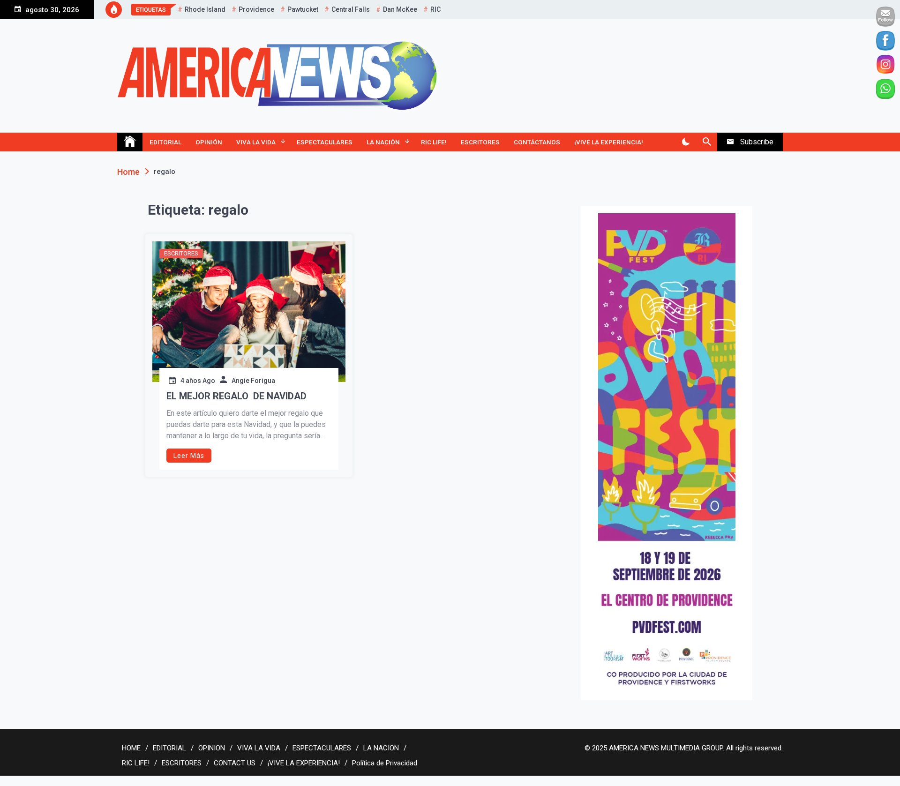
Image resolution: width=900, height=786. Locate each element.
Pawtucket (302, 9)
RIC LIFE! (434, 142)
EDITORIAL (165, 142)
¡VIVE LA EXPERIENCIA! (608, 142)
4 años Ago (197, 380)
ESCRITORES (480, 142)
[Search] (706, 142)
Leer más (188, 455)
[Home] (129, 142)
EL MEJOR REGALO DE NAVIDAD (236, 396)
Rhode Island (205, 9)
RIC (435, 9)
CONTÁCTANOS (537, 142)
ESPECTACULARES (324, 142)
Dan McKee (400, 9)
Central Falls (350, 9)
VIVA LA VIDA (256, 142)
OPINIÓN (208, 142)
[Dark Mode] (685, 142)
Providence (256, 9)
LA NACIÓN (383, 142)
